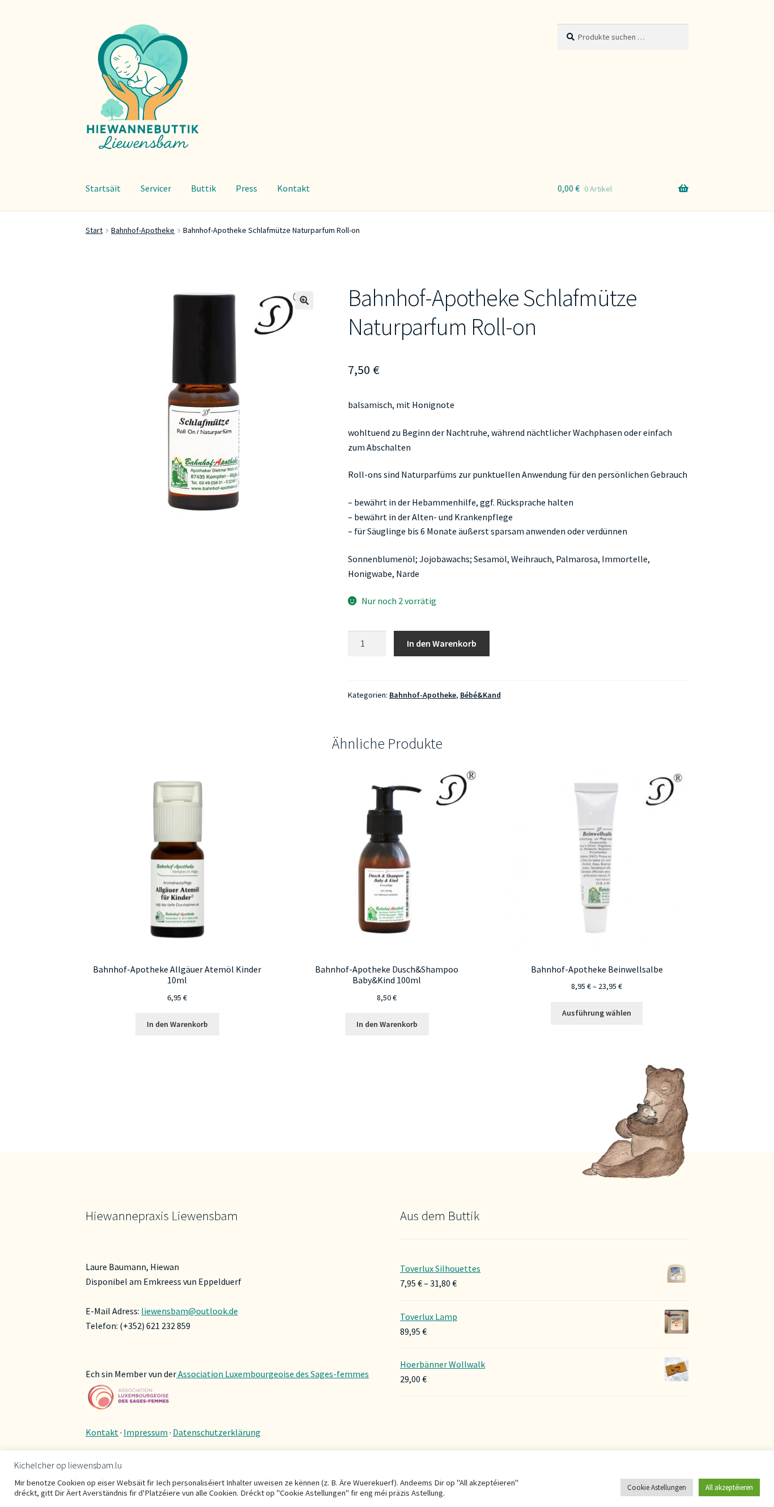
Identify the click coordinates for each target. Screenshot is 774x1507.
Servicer (156, 188)
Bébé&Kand (480, 695)
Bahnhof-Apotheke (143, 230)
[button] (304, 300)
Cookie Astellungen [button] (656, 1487)
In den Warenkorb (442, 643)
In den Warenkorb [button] (177, 1024)
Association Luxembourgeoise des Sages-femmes (272, 1373)
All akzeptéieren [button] (729, 1487)
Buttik (203, 188)
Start (94, 230)
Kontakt (293, 188)
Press (246, 188)
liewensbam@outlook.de (189, 1311)
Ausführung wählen (596, 1013)
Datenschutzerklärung (217, 1432)
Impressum (146, 1432)
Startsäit (103, 188)
